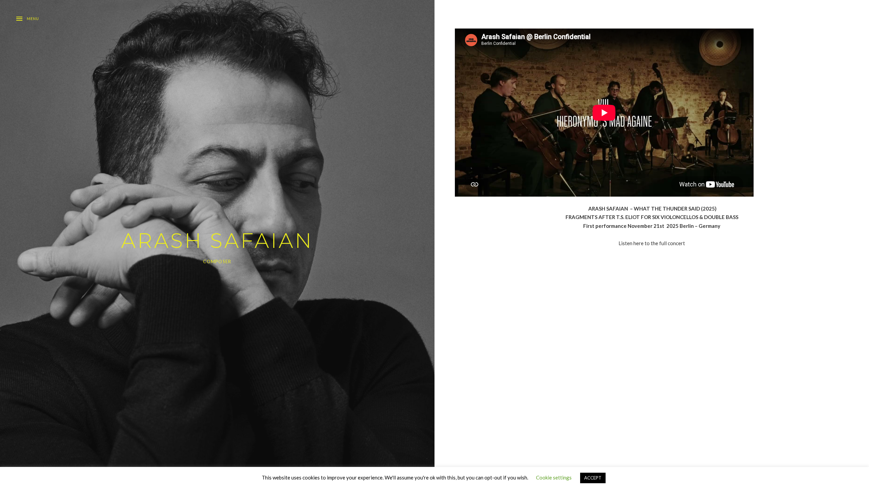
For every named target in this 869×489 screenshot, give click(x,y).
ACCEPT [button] (593, 478)
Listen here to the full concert (651, 243)
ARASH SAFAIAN (217, 240)
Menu (33, 18)
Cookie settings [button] (554, 477)
